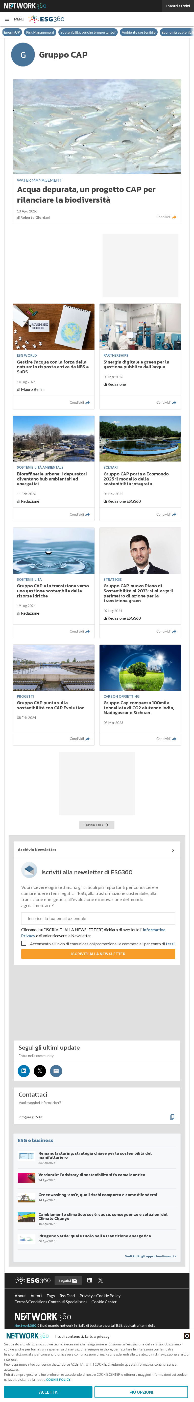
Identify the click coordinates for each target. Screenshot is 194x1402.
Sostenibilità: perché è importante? (88, 32)
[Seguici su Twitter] (40, 1071)
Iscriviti (98, 954)
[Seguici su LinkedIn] (24, 1071)
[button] (14, 19)
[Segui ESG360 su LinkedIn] (90, 1280)
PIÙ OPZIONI (141, 1392)
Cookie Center (104, 1301)
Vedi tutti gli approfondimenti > (150, 1256)
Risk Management (40, 32)
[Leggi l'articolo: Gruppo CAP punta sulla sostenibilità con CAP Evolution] (53, 695)
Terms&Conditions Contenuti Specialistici (51, 1301)
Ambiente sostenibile (139, 32)
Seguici (65, 1280)
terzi (170, 943)
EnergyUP (12, 32)
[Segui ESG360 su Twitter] (101, 1280)
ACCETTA (48, 1392)
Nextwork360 (26, 1325)
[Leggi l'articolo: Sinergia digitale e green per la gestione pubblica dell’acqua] (140, 356)
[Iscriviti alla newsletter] (56, 1071)
